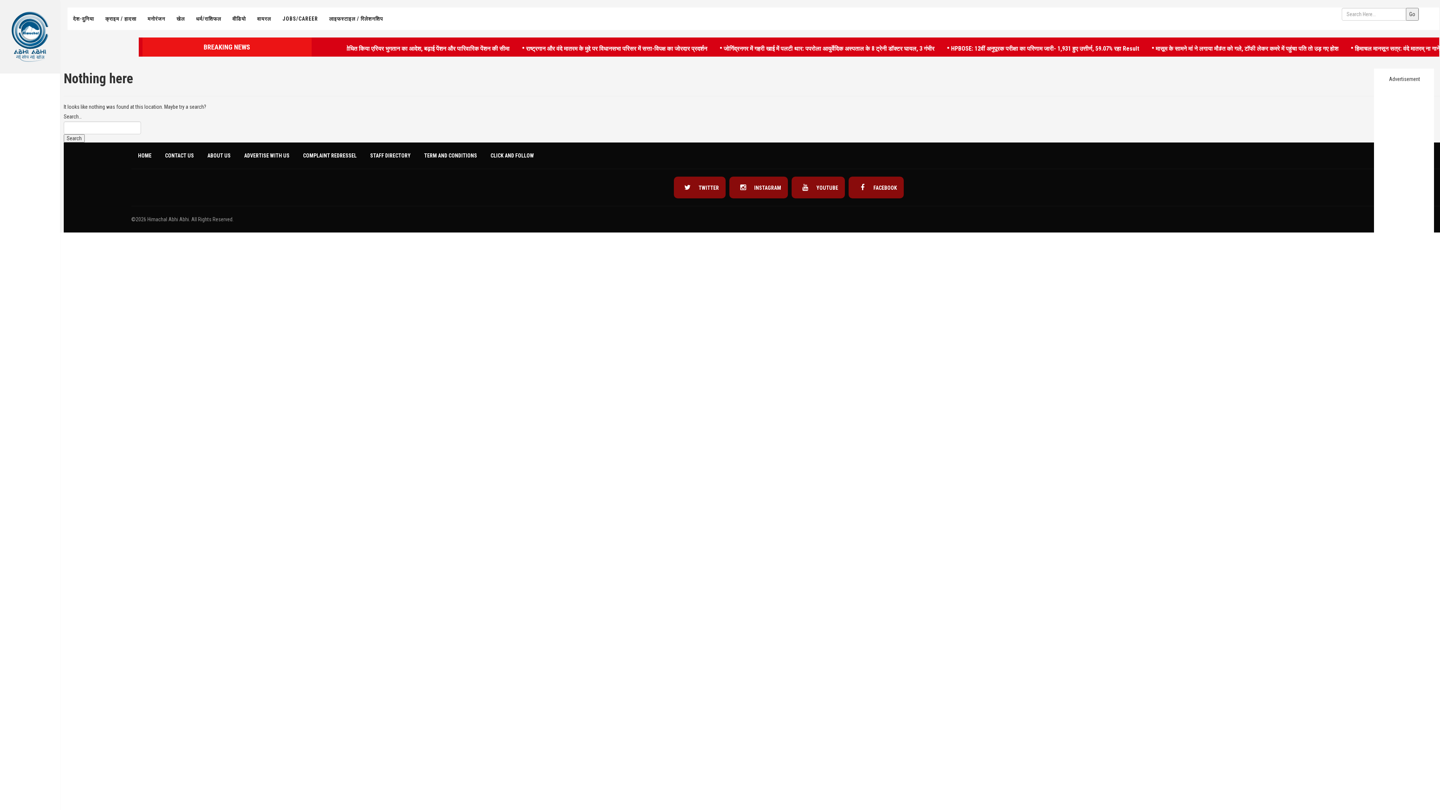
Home (145, 156)
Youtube (826, 188)
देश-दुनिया (83, 19)
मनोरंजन (156, 19)
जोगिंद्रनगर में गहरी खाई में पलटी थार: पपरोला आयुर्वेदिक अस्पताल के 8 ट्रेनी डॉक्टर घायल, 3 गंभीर (806, 47)
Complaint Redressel (330, 156)
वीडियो (239, 19)
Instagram (767, 188)
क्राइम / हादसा (120, 19)
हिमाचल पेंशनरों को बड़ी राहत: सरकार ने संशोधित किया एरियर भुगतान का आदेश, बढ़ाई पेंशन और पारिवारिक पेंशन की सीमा (358, 47)
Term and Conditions (450, 156)
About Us (219, 156)
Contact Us (179, 156)
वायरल (264, 19)
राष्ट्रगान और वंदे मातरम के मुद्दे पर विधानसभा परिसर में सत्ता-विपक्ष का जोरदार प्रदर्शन (594, 47)
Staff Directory (390, 156)
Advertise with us (267, 156)
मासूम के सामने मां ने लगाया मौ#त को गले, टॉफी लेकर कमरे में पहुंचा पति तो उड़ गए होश (1224, 47)
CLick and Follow (512, 156)
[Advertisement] (30, 190)
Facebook (884, 188)
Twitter (708, 188)
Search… (73, 117)
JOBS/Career (300, 19)
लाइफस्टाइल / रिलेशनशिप (356, 19)
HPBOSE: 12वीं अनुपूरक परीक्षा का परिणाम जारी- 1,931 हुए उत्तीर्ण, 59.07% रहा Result (1022, 47)
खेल (181, 19)
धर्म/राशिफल (208, 19)
